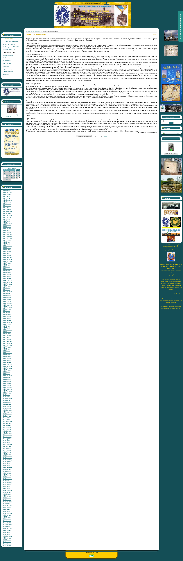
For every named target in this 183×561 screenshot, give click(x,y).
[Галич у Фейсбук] (171, 208)
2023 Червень (7, 473)
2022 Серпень (7, 454)
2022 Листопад (7, 460)
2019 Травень (7, 379)
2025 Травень (7, 517)
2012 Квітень (7, 225)
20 (16, 175)
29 (4, 180)
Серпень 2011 (12, 168)
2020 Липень (7, 406)
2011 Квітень (7, 202)
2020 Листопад (7, 414)
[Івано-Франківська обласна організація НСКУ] (171, 150)
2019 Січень (6, 372)
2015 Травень (7, 295)
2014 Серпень (7, 278)
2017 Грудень (7, 347)
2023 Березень (7, 467)
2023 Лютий (6, 465)
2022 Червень (7, 450)
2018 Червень (7, 358)
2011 (32, 31)
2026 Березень (7, 536)
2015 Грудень (7, 309)
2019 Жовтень (7, 389)
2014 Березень (7, 269)
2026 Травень (7, 540)
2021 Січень (6, 418)
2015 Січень (6, 288)
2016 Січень (6, 311)
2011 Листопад (7, 215)
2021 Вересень (7, 433)
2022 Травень (7, 448)
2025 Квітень (7, 515)
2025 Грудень (7, 530)
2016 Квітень (7, 313)
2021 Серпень (7, 431)
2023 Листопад (7, 482)
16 (7, 175)
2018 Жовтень (7, 366)
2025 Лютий (6, 511)
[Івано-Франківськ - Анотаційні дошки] (171, 235)
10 (9, 173)
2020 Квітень (7, 400)
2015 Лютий (6, 290)
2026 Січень (6, 532)
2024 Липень (7, 498)
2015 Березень (7, 292)
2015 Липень (7, 299)
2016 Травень (7, 314)
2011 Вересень (7, 211)
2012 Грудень (7, 240)
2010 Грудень (7, 194)
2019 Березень (7, 376)
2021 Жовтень (7, 435)
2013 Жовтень (7, 259)
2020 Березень (7, 398)
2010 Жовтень (7, 190)
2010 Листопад (7, 192)
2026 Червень (7, 542)
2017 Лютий (6, 328)
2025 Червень (7, 519)
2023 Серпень (7, 477)
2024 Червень (7, 496)
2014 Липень (7, 276)
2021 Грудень (7, 439)
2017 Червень (7, 335)
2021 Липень (7, 429)
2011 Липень (7, 208)
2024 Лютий (6, 488)
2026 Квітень (7, 538)
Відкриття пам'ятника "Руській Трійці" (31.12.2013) (12, 116)
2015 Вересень (7, 303)
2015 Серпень (7, 301)
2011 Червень (7, 206)
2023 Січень (6, 463)
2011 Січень (6, 196)
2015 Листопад (7, 307)
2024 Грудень (7, 507)
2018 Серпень (7, 362)
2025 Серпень (7, 523)
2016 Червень (7, 316)
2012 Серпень (7, 232)
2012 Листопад (7, 238)
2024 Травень (7, 494)
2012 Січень (6, 219)
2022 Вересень (7, 456)
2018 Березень (7, 353)
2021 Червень (7, 427)
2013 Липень (7, 253)
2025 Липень (7, 521)
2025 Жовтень (7, 526)
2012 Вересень (7, 234)
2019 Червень (7, 381)
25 (11, 178)
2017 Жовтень (7, 343)
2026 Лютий (6, 534)
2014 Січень (6, 265)
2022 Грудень (7, 461)
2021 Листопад (7, 437)
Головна (91, 27)
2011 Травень (7, 204)
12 (14, 173)
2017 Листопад (7, 345)
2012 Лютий (6, 221)
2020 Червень (7, 404)
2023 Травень (7, 471)
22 (4, 178)
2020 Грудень (7, 416)
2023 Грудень (7, 484)
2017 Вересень (7, 341)
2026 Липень (7, 544)
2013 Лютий (6, 244)
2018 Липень (7, 360)
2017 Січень (6, 326)
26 (14, 178)
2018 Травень (7, 356)
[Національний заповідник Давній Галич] (171, 214)
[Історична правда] (171, 230)
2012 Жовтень (7, 236)
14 (19, 173)
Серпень (37, 31)
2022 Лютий (6, 442)
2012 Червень (7, 229)
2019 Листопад (7, 391)
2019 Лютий (6, 374)
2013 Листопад (7, 261)
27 (16, 178)
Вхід (95, 27)
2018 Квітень (7, 355)
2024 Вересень (7, 502)
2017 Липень (7, 337)
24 (9, 178)
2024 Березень (7, 490)
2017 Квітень (7, 332)
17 (9, 175)
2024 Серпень (7, 500)
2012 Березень (7, 223)
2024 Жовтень (7, 503)
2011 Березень (7, 200)
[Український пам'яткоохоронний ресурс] (171, 231)
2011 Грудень (7, 217)
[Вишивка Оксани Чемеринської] (171, 242)
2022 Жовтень (7, 458)
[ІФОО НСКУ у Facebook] (171, 111)
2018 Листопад (7, 368)
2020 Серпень (7, 408)
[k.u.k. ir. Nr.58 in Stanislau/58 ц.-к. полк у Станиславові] (175, 226)
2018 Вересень (7, 364)
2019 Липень (7, 383)
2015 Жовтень (7, 305)
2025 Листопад (7, 528)
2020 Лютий (6, 397)
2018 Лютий (6, 351)
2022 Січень (6, 440)
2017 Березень (7, 330)
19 (14, 175)
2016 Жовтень (7, 322)
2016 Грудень (7, 324)
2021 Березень (7, 421)
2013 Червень (7, 251)
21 (19, 175)
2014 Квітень (7, 271)
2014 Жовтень (7, 282)
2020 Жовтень (7, 412)
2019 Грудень (7, 393)
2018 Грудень (7, 370)
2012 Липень (7, 230)
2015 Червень (7, 297)
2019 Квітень (7, 377)
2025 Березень (7, 513)
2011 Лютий (6, 198)
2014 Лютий (6, 267)
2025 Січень (6, 509)
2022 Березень (7, 444)
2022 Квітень (7, 446)
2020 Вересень (7, 410)
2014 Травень (7, 272)
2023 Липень (7, 475)
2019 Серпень (7, 385)
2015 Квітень (7, 293)
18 (11, 175)
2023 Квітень (7, 469)
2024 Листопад (7, 505)
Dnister (105, 136)
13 (16, 173)
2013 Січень (6, 242)
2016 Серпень (7, 320)
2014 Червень (7, 274)
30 (7, 180)
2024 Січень (6, 486)
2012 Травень (7, 227)
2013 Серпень (7, 255)
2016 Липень (7, 318)
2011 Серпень (7, 209)
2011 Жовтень (7, 213)
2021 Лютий (6, 419)
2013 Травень (7, 250)
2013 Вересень (7, 257)
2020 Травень (7, 402)
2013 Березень (7, 246)
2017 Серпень (7, 339)
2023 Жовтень (7, 481)
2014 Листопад (7, 284)
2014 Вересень (7, 280)
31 (9, 180)
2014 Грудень (7, 286)
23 (7, 178)
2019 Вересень (7, 387)
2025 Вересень (7, 524)
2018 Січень (6, 349)
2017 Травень (7, 334)
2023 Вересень (7, 479)
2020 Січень (6, 395)
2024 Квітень (7, 492)
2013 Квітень (7, 248)
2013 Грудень (7, 263)
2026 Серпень (7, 545)
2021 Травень (7, 425)
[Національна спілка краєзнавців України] (166, 226)
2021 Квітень (7, 423)
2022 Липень (7, 452)
